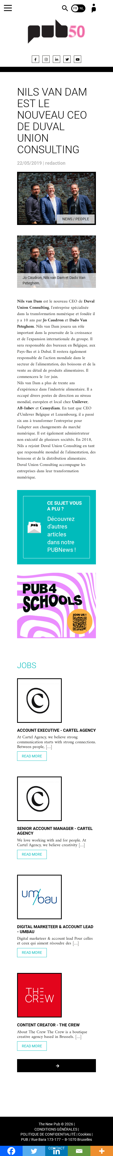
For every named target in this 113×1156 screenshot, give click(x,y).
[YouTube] (77, 59)
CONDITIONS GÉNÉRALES (55, 1129)
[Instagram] (46, 59)
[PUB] (56, 34)
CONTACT (56, 1148)
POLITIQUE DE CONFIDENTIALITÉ (48, 1134)
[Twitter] (67, 59)
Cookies (84, 1134)
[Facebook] (35, 59)
